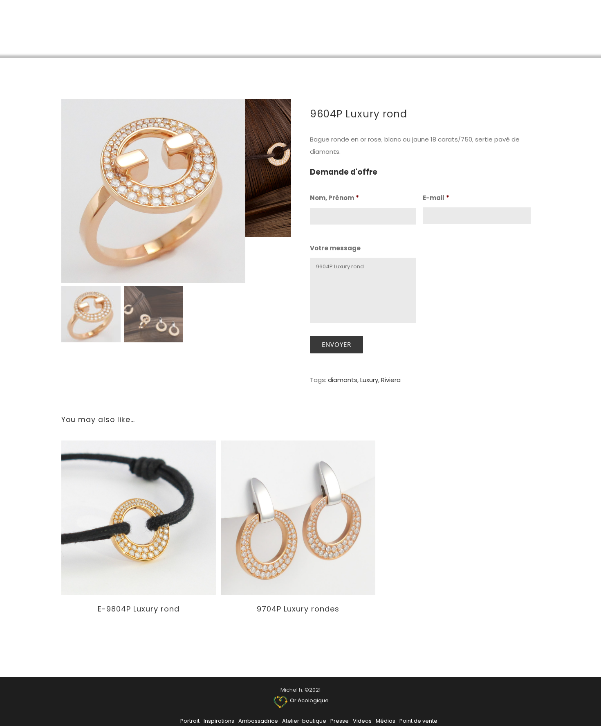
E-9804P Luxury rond (138, 609)
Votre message (335, 248)
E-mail (436, 198)
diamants (342, 379)
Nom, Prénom (334, 198)
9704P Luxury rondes (298, 609)
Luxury (369, 379)
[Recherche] (575, 28)
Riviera (391, 379)
